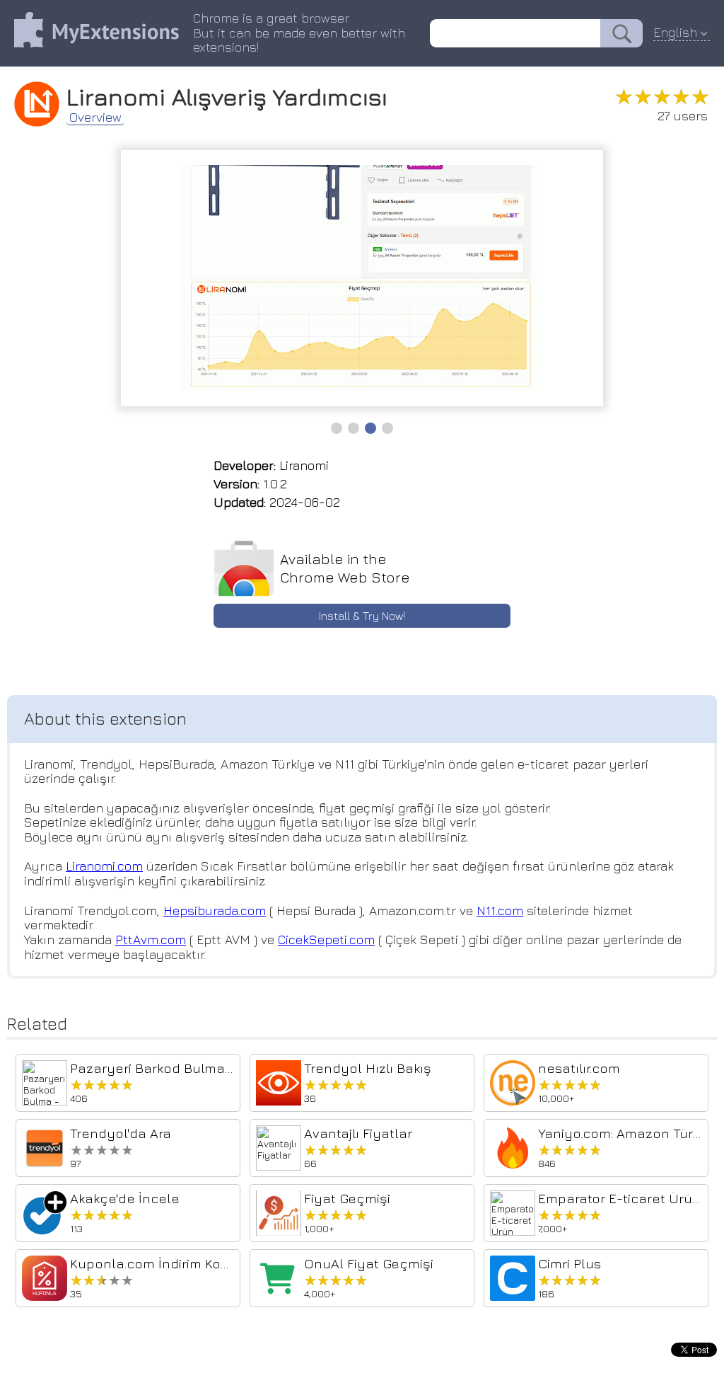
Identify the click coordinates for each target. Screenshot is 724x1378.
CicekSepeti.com (326, 939)
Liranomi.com (104, 866)
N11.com (500, 910)
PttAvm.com (150, 939)
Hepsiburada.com (214, 910)
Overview (95, 117)
